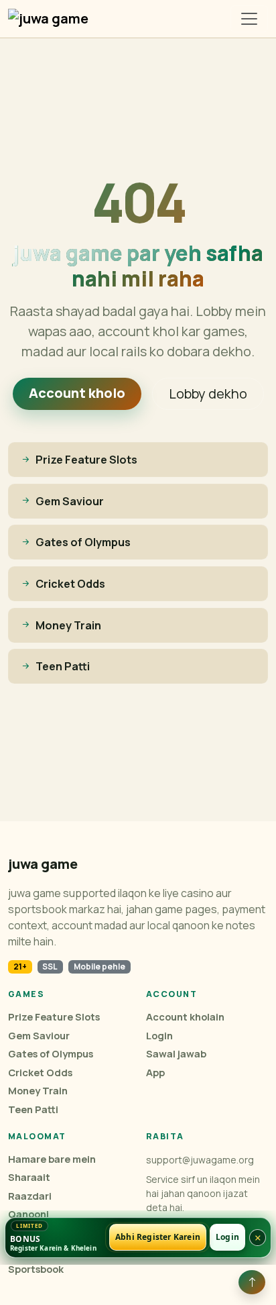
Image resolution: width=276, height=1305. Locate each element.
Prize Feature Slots (54, 1016)
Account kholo (77, 393)
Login (159, 1035)
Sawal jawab (176, 1053)
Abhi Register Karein (157, 1237)
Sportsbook (36, 1269)
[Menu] (249, 18)
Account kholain (185, 1016)
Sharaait (29, 1177)
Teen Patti (33, 1109)
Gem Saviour (39, 1035)
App (155, 1072)
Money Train (38, 1090)
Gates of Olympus (50, 1053)
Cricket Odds (40, 1072)
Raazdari (30, 1196)
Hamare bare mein (52, 1159)
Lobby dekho (208, 393)
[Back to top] (251, 1282)
